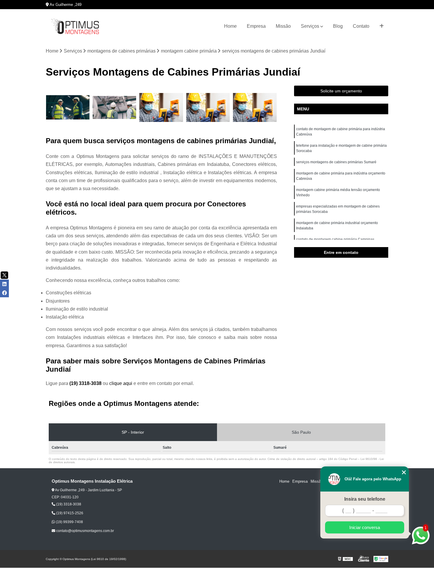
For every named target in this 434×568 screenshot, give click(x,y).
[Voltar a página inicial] (75, 26)
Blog (338, 26)
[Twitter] (4, 275)
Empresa (256, 26)
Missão (283, 26)
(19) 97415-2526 (69, 513)
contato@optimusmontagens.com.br (84, 531)
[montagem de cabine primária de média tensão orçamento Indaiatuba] (161, 108)
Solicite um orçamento (341, 91)
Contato (361, 26)
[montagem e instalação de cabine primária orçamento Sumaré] (208, 108)
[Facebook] (4, 292)
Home (230, 26)
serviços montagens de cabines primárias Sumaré (336, 162)
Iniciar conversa (364, 527)
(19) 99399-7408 (69, 522)
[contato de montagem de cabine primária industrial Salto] (255, 108)
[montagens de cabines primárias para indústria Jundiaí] (68, 108)
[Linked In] (4, 284)
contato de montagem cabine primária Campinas (335, 239)
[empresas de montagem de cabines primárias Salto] (115, 108)
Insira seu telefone (364, 499)
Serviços (310, 26)
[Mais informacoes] (381, 26)
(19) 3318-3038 (86, 383)
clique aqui (120, 383)
